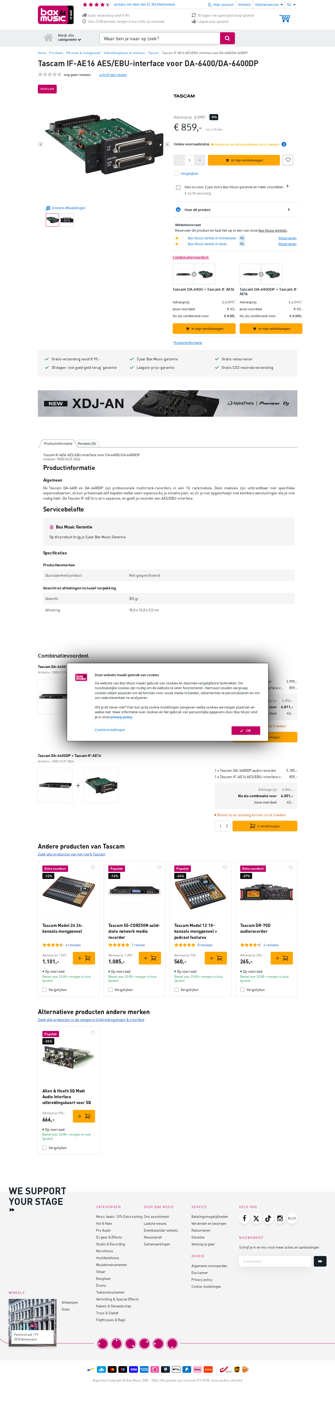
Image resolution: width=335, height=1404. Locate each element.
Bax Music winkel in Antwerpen (212, 238)
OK (248, 730)
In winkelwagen (268, 826)
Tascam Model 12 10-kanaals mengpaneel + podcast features (195, 931)
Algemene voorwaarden (209, 1265)
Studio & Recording (110, 1244)
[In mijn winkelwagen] (84, 958)
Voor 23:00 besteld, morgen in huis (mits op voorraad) (126, 22)
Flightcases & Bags (111, 1319)
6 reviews (73, 945)
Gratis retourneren (237, 359)
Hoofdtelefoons (107, 1257)
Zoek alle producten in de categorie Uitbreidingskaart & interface (91, 1019)
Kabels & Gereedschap (113, 1306)
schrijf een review (113, 74)
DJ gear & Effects (109, 1237)
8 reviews (205, 945)
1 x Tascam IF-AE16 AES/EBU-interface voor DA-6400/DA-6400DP (250, 776)
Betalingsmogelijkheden (209, 1216)
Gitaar (100, 1271)
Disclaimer (199, 1272)
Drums (101, 1285)
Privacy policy (201, 1279)
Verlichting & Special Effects (117, 1299)
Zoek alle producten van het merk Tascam (71, 854)
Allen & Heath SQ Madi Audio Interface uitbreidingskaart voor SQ (66, 1096)
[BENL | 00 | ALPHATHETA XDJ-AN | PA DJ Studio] (167, 403)
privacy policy (121, 717)
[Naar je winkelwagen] (285, 16)
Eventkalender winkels (161, 1230)
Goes (66, 1309)
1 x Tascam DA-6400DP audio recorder (245, 770)
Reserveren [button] (288, 238)
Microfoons (104, 1251)
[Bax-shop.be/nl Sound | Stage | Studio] (56, 15)
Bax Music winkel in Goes (207, 244)
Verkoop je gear (203, 1244)
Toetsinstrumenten (110, 1292)
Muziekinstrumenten (111, 1264)
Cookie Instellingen (110, 730)
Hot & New (104, 1223)
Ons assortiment (156, 1216)
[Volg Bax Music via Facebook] (244, 1218)
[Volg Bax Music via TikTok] (268, 1218)
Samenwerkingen (157, 1244)
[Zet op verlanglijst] (288, 159)
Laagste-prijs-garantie (213, 22)
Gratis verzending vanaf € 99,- (109, 15)
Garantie (197, 1237)
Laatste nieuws (155, 1223)
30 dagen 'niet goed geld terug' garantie (226, 15)
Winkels (244, 4)
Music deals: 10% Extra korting (119, 1216)
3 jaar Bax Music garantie (157, 359)
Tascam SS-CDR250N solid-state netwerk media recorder (134, 931)
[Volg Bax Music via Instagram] (280, 1218)
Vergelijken (58, 989)
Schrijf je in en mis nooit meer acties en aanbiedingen (279, 1247)
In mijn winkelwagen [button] (247, 160)
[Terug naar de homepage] (48, 37)
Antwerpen (70, 1302)
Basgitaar (103, 1278)
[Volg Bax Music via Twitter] (256, 1218)
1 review (138, 945)
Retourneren (200, 1230)
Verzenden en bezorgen (208, 1223)
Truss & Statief (107, 1313)
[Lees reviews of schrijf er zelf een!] (50, 74)
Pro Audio (103, 1230)
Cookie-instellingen (206, 1286)
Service (199, 1207)
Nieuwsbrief (153, 1237)
